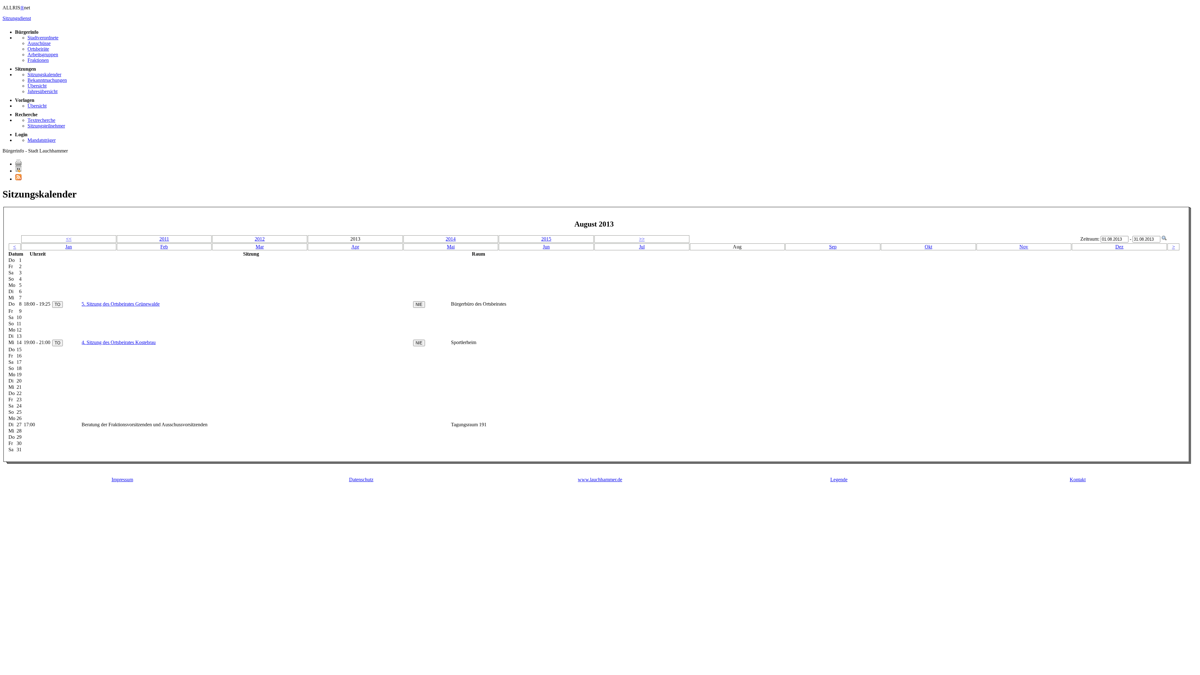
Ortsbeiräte (38, 49)
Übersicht (37, 85)
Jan (68, 246)
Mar (260, 246)
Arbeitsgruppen (43, 54)
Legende (839, 479)
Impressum (122, 479)
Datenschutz (361, 479)
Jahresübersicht (43, 91)
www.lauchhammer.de (600, 479)
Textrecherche (41, 120)
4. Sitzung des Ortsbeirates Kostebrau (119, 342)
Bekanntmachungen (47, 80)
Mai (451, 246)
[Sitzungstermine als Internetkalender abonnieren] (18, 170)
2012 (260, 239)
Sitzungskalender (44, 74)
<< (69, 239)
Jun (546, 246)
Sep (833, 246)
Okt (928, 246)
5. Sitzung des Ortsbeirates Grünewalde (121, 304)
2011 (164, 239)
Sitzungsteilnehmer (46, 125)
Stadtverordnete (43, 37)
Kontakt (1078, 479)
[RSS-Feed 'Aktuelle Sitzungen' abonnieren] (18, 179)
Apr (355, 246)
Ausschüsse (39, 43)
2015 (546, 239)
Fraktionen (38, 60)
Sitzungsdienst (16, 18)
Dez (1119, 246)
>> (642, 239)
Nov (1023, 246)
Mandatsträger (42, 140)
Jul (642, 246)
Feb (164, 246)
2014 (451, 239)
